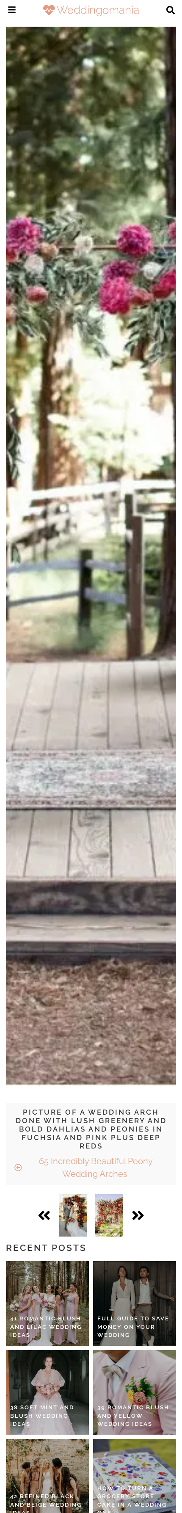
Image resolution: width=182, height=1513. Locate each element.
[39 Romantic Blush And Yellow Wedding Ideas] (134, 1392)
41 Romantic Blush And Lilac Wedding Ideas (46, 1326)
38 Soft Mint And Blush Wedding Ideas (42, 1415)
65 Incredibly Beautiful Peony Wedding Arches (95, 1167)
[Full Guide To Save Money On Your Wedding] (134, 1303)
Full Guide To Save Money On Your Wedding (133, 1326)
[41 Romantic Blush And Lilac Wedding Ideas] (47, 1303)
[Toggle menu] (12, 11)
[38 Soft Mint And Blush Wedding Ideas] (47, 1392)
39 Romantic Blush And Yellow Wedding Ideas (133, 1415)
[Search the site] (170, 11)
